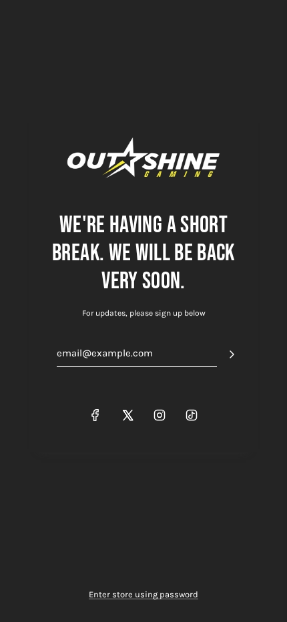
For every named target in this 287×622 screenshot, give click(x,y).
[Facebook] (95, 415)
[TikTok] (191, 415)
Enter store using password (143, 594)
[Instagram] (159, 415)
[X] (127, 415)
